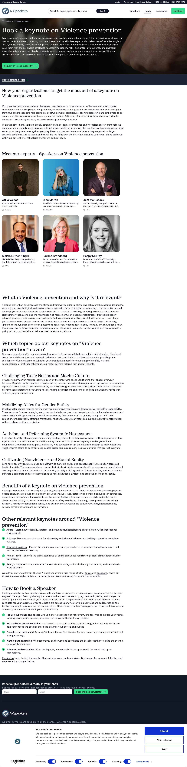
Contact (178, 11)
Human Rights (13, 555)
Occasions (161, 11)
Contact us (8, 658)
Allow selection (164, 740)
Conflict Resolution (16, 547)
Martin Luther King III (15, 256)
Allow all (164, 731)
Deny (164, 749)
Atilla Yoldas (10, 200)
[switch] (79, 761)
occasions (102, 573)
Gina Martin (50, 200)
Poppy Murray (92, 256)
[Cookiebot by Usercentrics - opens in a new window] (18, 762)
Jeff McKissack (93, 200)
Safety (10, 564)
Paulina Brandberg (55, 256)
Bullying (10, 538)
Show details (142, 761)
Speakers (135, 11)
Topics (147, 11)
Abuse (9, 529)
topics (88, 573)
